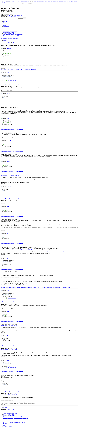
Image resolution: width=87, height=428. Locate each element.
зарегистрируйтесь (17, 15)
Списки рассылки (24, 1)
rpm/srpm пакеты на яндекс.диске (8, 287)
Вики (13, 1)
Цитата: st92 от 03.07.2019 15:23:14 (9, 273)
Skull (8, 72)
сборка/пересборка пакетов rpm (24, 287)
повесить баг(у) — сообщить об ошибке (42, 287)
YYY (8, 380)
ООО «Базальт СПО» (6, 1)
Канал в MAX (44, 1)
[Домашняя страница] (11, 80)
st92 (7, 233)
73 (13, 42)
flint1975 (9, 93)
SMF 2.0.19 (6, 422)
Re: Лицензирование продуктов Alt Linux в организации (12, 61)
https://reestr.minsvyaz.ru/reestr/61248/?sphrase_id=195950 (59, 251)
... (7, 42)
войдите (9, 15)
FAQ (65, 1)
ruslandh (9, 48)
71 (9, 42)
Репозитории (70, 1)
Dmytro (8, 161)
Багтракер (17, 1)
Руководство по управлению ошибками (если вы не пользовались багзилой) (18, 69)
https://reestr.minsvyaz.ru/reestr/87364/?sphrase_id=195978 (19, 249)
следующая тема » (14, 38)
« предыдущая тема (5, 38)
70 (8, 42)
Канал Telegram (37, 1)
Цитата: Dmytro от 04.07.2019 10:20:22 (9, 349)
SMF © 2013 (13, 422)
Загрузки (50, 1)
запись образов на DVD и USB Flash (61, 287)
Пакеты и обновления (58, 1)
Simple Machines (20, 422)
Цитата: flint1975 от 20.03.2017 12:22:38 (10, 175)
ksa (7, 258)
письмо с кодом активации (13, 16)
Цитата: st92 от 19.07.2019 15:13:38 (9, 394)
